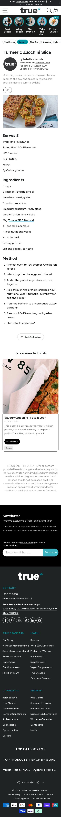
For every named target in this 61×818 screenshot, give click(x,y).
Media (33, 730)
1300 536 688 (10, 594)
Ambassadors (10, 719)
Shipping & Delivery (40, 703)
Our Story (8, 640)
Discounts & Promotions (43, 714)
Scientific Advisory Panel (16, 651)
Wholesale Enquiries (41, 719)
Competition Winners (14, 714)
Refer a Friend (10, 697)
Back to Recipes (33, 337)
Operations (9, 662)
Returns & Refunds (40, 708)
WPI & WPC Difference (42, 645)
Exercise (47, 42)
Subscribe (51, 552)
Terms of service (46, 794)
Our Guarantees (11, 667)
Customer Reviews (40, 678)
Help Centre (36, 697)
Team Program (11, 708)
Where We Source (12, 656)
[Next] (59, 3)
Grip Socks (22, 1)
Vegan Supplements (41, 667)
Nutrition (34, 42)
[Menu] (5, 10)
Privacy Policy (27, 542)
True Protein (26, 790)
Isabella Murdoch (33, 59)
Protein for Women (40, 651)
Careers (7, 735)
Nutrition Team (43, 62)
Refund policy (14, 794)
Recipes (22, 42)
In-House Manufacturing (16, 645)
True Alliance (9, 703)
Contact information (41, 798)
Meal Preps (9, 42)
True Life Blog (37, 672)
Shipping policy (22, 798)
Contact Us (36, 724)
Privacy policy (30, 794)
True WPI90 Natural (21, 220)
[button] (49, 10)
